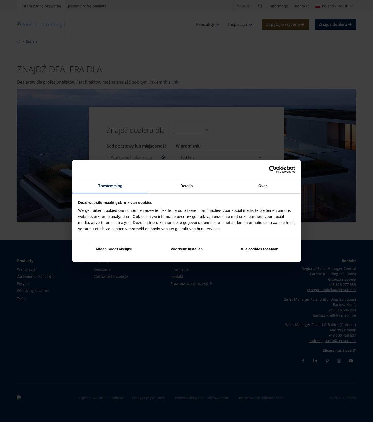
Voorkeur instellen (187, 249)
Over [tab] (262, 186)
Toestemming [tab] (110, 186)
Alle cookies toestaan (259, 249)
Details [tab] (186, 186)
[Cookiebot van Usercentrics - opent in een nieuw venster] (273, 169)
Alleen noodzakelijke (113, 249)
